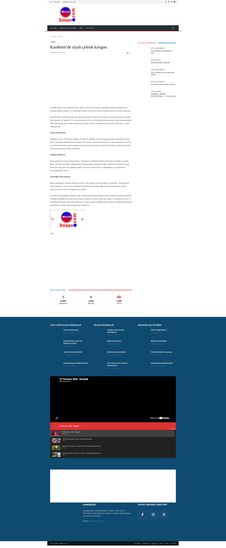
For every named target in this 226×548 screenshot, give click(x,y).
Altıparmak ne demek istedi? (162, 363)
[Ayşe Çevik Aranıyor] (56, 333)
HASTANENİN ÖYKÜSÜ (160, 63)
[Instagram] (168, 1)
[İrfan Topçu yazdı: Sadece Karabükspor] (99, 366)
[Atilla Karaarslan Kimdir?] (99, 355)
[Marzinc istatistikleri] (143, 344)
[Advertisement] (91, 82)
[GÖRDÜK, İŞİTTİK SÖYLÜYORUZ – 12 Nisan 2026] (143, 94)
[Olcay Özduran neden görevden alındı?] (143, 72)
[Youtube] (174, 1)
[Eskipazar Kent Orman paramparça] (99, 333)
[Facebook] (166, 1)
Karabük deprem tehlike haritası (75, 363)
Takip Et (91, 296)
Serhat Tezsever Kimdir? (73, 352)
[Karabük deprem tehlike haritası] (56, 366)
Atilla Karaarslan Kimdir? (116, 352)
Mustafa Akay (156, 60)
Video (60, 36)
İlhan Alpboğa (156, 91)
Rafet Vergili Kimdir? (159, 330)
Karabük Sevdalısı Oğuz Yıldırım (163, 84)
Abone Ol (119, 296)
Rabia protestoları (114, 341)
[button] (173, 28)
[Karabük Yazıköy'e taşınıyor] (143, 355)
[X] (171, 1)
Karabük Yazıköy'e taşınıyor (161, 352)
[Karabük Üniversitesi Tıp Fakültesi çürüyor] (56, 344)
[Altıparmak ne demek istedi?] (143, 366)
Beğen (63, 296)
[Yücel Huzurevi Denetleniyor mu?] (143, 51)
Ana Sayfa (53, 36)
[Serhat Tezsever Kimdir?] (56, 355)
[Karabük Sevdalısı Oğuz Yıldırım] (143, 83)
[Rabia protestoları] (99, 344)
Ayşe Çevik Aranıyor (71, 330)
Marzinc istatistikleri (159, 341)
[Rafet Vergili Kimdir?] (143, 333)
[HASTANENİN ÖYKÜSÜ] (143, 62)
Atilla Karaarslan (158, 48)
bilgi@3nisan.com (97, 521)
